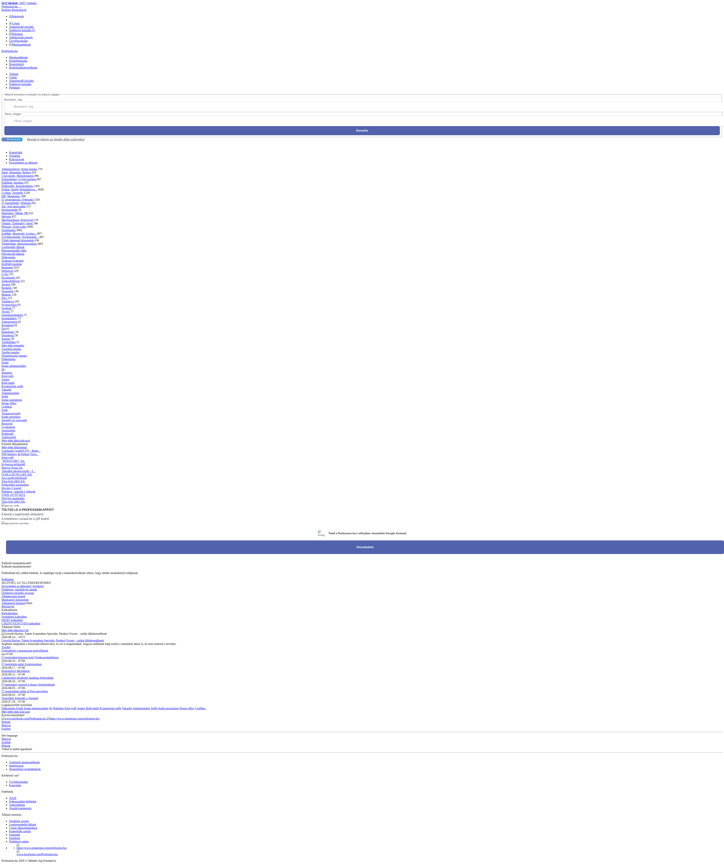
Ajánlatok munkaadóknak (24, 762)
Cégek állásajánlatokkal (23, 827)
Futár (5, 410)
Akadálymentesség (20, 808)
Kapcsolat (15, 785)
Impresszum (16, 765)
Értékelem (8, 579)
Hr (3, 369)
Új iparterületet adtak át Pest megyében (25, 691)
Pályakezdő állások (13, 254)
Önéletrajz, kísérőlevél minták (19, 589)
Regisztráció (19, 10)
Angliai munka (10, 352)
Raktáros (7, 372)
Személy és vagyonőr (14, 420)
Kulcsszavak (16, 159)
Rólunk (6, 722)
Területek (14, 155)
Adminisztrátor (10, 393)
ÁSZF (13, 798)
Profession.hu (10, 6)
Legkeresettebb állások (22, 824)
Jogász (5, 379)
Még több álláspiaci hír (15, 630)
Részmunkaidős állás (14, 250)
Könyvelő (7, 376)
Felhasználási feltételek (22, 801)
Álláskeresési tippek (21, 37)
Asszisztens (8, 430)
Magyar (6, 725)
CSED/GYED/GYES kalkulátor (21, 623)
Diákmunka (8, 257)
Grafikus (7, 406)
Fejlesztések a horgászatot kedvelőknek (25, 650)
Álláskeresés (16, 16)
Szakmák (14, 834)
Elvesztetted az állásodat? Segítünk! (23, 586)
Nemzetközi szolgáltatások (25, 769)
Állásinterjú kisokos (13, 603)
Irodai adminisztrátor (14, 366)
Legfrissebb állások (13, 247)
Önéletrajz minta (19, 841)
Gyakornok (8, 427)
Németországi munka (14, 355)
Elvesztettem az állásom (23, 162)
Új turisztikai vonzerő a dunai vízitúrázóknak (28, 684)
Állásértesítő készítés (21, 26)
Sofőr (5, 396)
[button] (362, 142)
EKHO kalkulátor (12, 620)
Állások (13, 74)
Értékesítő (7, 433)
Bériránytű (8, 606)
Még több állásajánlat (14, 447)
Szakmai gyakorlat (13, 260)
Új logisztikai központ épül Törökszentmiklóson (30, 657)
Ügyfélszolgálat (18, 40)
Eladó (5, 362)
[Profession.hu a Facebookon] (24, 718)
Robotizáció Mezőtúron (16, 671)
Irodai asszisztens (12, 399)
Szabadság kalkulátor (14, 616)
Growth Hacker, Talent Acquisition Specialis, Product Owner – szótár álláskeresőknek (53, 640)
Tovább (6, 647)
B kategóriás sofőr (12, 386)
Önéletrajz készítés (22, 30)
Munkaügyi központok (15, 599)
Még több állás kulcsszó (16, 440)
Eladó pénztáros (11, 416)
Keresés (362, 130)
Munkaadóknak (21, 44)
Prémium (17, 34)
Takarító (6, 389)
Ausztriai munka (11, 349)
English (6, 728)
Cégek (16, 23)
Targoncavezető (11, 413)
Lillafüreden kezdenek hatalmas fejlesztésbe (28, 677)
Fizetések (14, 838)
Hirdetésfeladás (18, 60)
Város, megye (12, 113)
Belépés (6, 10)
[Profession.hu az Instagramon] (73, 718)
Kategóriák (15, 152)
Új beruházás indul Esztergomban (22, 664)
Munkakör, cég (13, 99)
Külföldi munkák (12, 264)
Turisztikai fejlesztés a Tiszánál (20, 698)
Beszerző (7, 423)
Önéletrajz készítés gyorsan (18, 593)
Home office (9, 403)
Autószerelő (9, 437)
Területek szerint (19, 821)
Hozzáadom (365, 547)
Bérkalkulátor (10, 613)
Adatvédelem (17, 804)
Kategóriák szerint (20, 831)
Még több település (13, 345)
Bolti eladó (8, 382)
